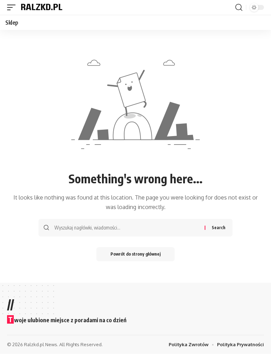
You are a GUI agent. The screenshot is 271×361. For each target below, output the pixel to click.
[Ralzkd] (41, 7)
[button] (13, 7)
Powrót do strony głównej (135, 254)
